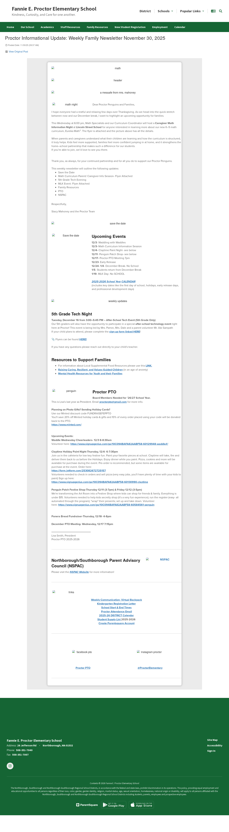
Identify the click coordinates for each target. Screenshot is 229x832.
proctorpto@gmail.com (113, 402)
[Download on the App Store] (141, 805)
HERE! (83, 339)
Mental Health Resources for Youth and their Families (90, 373)
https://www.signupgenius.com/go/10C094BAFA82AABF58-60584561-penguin (106, 505)
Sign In (211, 751)
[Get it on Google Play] (113, 805)
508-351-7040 (24, 750)
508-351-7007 (20, 754)
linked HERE (124, 332)
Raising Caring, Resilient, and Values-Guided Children (90, 370)
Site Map (212, 740)
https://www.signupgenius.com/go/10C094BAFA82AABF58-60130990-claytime (99, 482)
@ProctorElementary (150, 668)
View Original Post (18, 51)
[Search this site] (220, 11)
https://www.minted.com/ (66, 425)
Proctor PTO (83, 668)
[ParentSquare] (87, 804)
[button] (165, 11)
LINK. (149, 366)
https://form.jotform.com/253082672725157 (78, 470)
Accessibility (214, 745)
